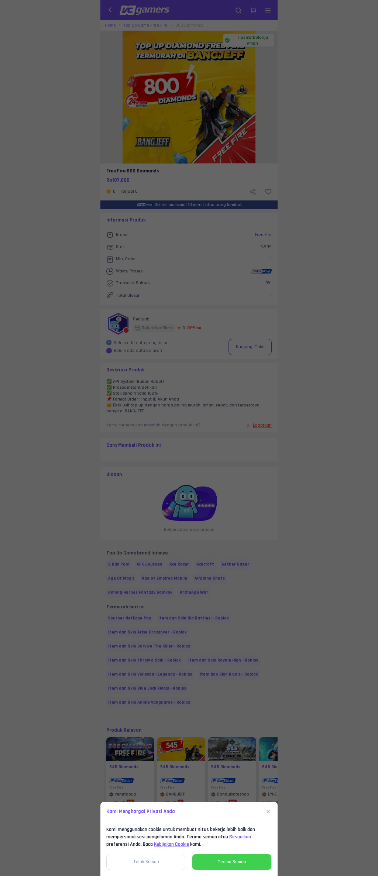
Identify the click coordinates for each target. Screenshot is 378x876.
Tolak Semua (146, 862)
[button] (189, 438)
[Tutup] (268, 811)
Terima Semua (232, 862)
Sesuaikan (240, 837)
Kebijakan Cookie (171, 844)
